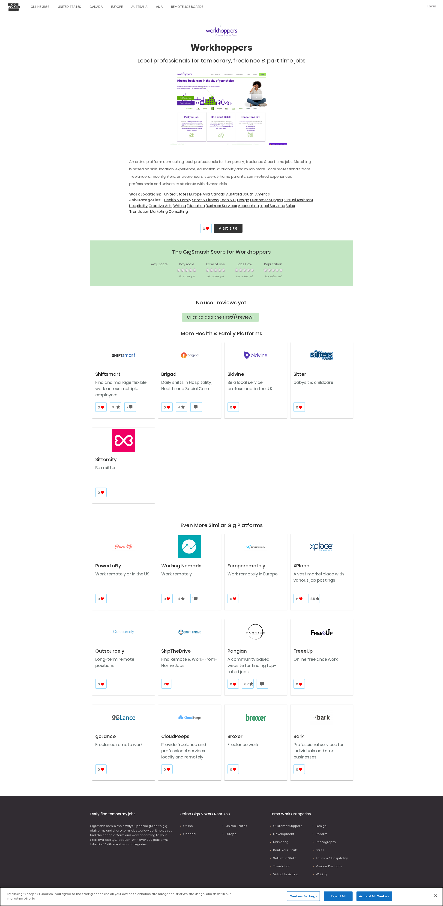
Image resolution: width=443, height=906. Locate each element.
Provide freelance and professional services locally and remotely (183, 751)
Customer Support (266, 200)
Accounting (248, 205)
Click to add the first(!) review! (220, 317)
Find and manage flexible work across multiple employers (121, 388)
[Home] (15, 7)
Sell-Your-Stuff (284, 858)
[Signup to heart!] (207, 228)
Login (432, 6)
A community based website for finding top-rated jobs (251, 665)
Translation (139, 211)
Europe (117, 6)
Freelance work (242, 744)
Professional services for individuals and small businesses (318, 751)
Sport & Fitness (205, 200)
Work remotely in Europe (252, 574)
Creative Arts (160, 205)
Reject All (338, 896)
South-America (256, 194)
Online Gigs (40, 6)
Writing (179, 205)
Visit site (228, 228)
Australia (139, 6)
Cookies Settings (303, 896)
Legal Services (272, 205)
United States (69, 6)
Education (196, 205)
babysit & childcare (313, 382)
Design (243, 200)
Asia (159, 6)
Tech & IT (228, 200)
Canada (96, 6)
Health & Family (177, 200)
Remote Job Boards (187, 6)
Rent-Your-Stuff (285, 850)
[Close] (436, 896)
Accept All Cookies (374, 896)
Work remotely (176, 574)
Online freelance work (315, 659)
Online (188, 826)
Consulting (178, 211)
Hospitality (138, 205)
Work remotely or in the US (122, 574)
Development (283, 834)
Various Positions (329, 866)
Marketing (159, 211)
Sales (290, 205)
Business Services (221, 205)
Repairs (321, 834)
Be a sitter (105, 468)
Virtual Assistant (298, 200)
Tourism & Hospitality (332, 858)
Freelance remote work (119, 744)
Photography (326, 842)
